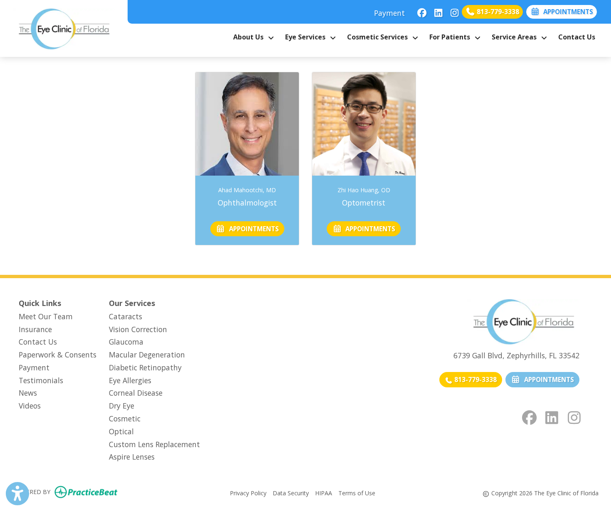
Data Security (291, 493)
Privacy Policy (248, 493)
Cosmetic (124, 418)
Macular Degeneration (147, 355)
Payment (389, 13)
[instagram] (452, 10)
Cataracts (125, 316)
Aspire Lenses (132, 457)
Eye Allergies (130, 380)
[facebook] (419, 10)
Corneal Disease (136, 393)
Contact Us (576, 37)
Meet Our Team (46, 316)
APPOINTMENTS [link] (547, 379)
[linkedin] (436, 10)
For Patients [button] (451, 37)
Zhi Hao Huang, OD (364, 190)
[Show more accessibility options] (17, 494)
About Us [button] (250, 37)
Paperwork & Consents (57, 355)
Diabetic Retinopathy (145, 367)
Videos (30, 406)
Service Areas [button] (516, 37)
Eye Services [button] (307, 37)
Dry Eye (121, 406)
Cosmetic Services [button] (379, 37)
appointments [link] (566, 11)
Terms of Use (356, 493)
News (28, 393)
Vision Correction (138, 329)
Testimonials (41, 380)
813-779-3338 (497, 11)
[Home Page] (63, 27)
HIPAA (323, 493)
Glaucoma (126, 342)
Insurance (35, 329)
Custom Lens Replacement (154, 444)
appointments (252, 229)
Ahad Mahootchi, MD (247, 190)
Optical (121, 431)
